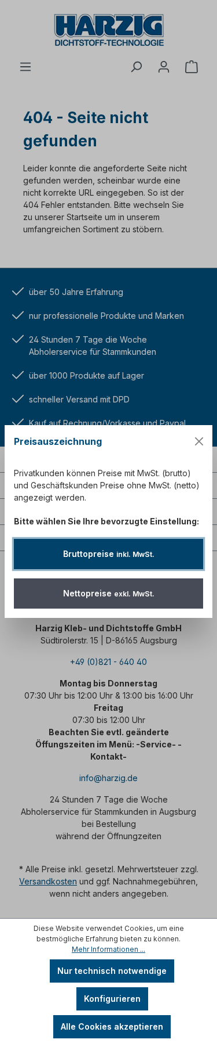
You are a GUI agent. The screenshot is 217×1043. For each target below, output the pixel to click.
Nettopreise (109, 593)
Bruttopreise (109, 554)
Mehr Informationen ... (108, 949)
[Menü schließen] (199, 441)
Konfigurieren (112, 999)
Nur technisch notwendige (112, 971)
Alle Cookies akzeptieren (112, 1026)
